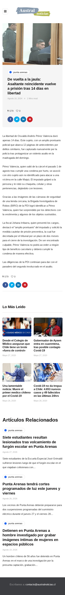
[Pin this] (30, 119)
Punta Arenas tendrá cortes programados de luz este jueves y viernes (31, 488)
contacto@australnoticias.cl (41, 584)
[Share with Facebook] (10, 119)
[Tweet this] (17, 119)
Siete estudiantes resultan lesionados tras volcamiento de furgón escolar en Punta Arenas (29, 442)
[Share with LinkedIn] (23, 119)
